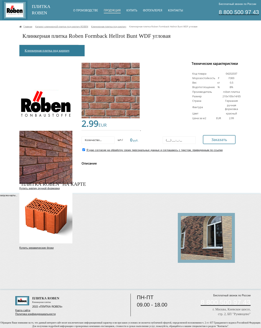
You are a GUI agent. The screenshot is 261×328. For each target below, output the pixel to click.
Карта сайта (22, 310)
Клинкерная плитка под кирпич (47, 50)
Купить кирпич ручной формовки (39, 188)
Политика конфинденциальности (35, 314)
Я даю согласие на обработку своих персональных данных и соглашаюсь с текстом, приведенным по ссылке (154, 150)
